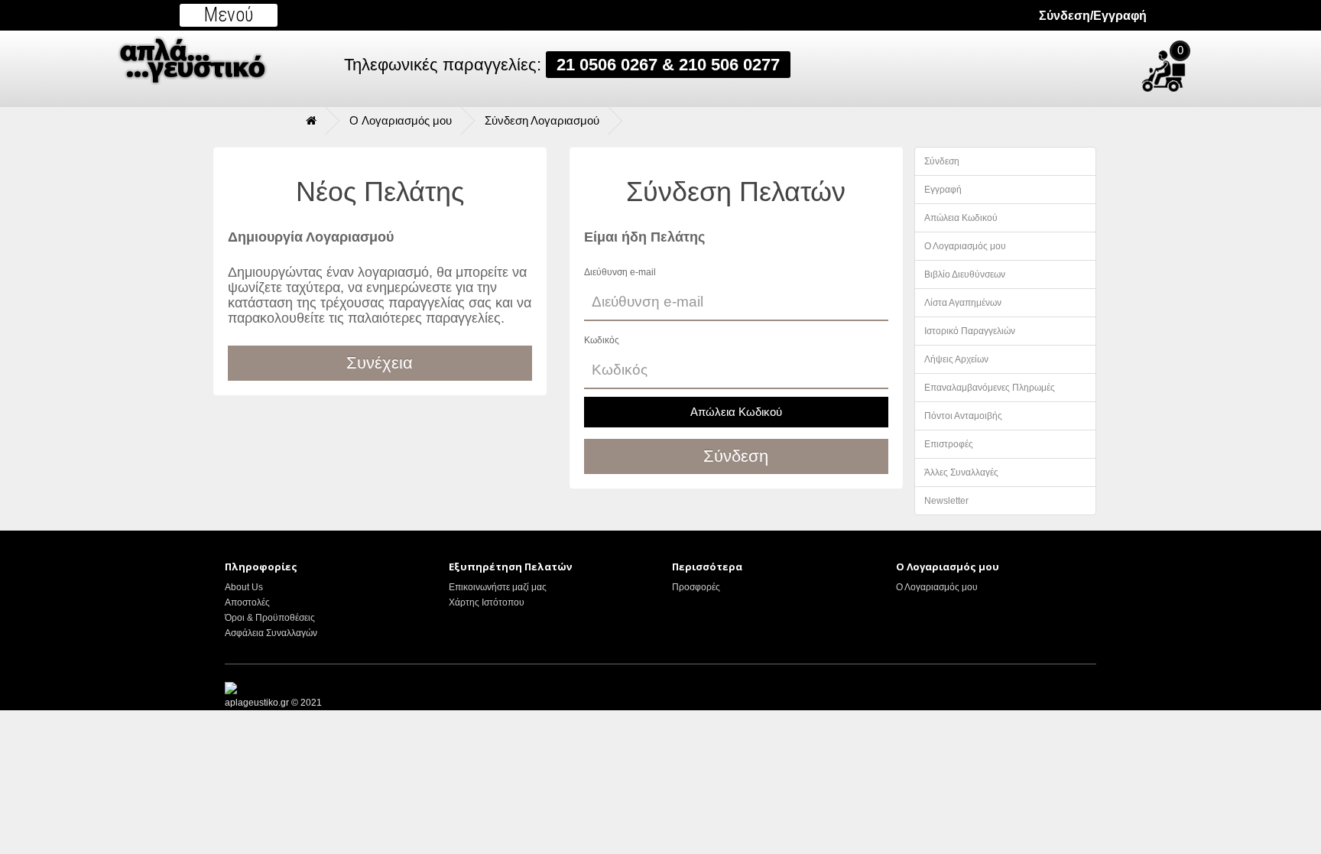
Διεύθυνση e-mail (620, 272)
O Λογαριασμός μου (400, 120)
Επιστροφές (948, 444)
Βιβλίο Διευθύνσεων (964, 274)
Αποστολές (247, 602)
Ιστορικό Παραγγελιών (969, 331)
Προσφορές (696, 587)
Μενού (229, 15)
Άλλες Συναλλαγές (961, 472)
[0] (1202, 64)
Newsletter (946, 500)
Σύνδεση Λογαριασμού (542, 120)
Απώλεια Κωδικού (736, 411)
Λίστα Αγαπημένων (962, 302)
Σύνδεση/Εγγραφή (1093, 15)
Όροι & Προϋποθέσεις (270, 617)
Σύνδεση (941, 161)
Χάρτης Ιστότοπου (486, 602)
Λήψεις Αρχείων (956, 359)
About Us (244, 587)
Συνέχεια (379, 362)
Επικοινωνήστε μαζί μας (498, 587)
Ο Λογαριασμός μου (965, 246)
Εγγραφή (943, 189)
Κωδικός (601, 340)
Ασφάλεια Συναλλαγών (271, 633)
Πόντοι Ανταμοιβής (963, 416)
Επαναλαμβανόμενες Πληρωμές (989, 387)
